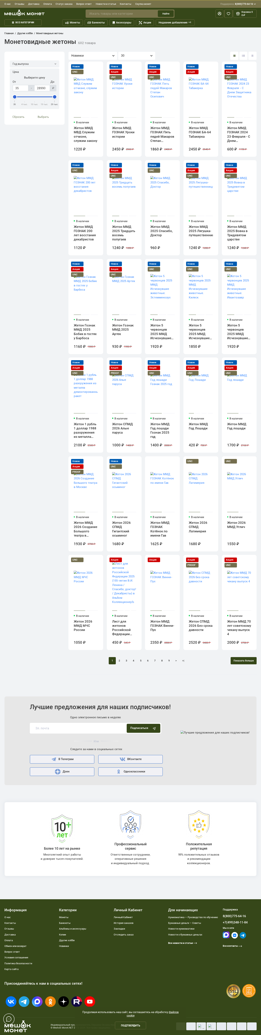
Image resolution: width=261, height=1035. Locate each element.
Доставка (33, 3)
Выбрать (43, 116)
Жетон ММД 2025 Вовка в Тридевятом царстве (237, 233)
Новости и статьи (106, 3)
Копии (62, 934)
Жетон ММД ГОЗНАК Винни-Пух (162, 626)
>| (183, 660)
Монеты (75, 22)
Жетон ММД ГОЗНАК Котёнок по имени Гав (159, 529)
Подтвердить (130, 1025)
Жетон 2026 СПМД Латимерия (198, 527)
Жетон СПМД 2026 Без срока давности (200, 626)
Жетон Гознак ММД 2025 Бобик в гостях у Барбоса (85, 331)
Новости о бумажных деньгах (185, 934)
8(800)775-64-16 (236, 3)
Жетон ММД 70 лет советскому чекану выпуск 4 (239, 628)
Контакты (125, 3)
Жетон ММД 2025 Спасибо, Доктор (161, 231)
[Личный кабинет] (219, 14)
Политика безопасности (18, 963)
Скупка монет (143, 3)
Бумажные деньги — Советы (184, 923)
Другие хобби (67, 940)
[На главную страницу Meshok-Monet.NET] (24, 13)
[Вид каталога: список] (243, 56)
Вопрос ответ (84, 3)
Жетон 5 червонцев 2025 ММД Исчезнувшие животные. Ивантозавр (237, 332)
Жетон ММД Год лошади (236, 426)
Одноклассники (134, 771)
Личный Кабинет (123, 917)
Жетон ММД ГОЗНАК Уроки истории (123, 132)
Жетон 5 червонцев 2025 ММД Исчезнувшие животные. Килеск (199, 332)
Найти (165, 13)
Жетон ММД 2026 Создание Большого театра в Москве (85, 529)
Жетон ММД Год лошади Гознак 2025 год (159, 430)
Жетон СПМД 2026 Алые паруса (122, 428)
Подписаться (139, 728)
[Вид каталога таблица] (252, 56)
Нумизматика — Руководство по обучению (193, 917)
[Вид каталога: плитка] (234, 56)
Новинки (64, 946)
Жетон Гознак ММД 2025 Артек (123, 329)
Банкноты (98, 22)
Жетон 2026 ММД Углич (236, 525)
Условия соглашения (16, 957)
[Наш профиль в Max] (226, 937)
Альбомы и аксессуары (72, 928)
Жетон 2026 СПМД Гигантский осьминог (121, 529)
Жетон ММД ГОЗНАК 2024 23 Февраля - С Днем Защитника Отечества (238, 135)
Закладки (119, 928)
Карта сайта (11, 969)
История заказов (123, 923)
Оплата (47, 3)
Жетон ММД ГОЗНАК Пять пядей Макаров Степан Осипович (162, 135)
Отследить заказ (124, 934)
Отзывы (19, 3)
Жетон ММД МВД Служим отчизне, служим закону (85, 134)
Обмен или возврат (15, 946)
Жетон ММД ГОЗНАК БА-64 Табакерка (200, 132)
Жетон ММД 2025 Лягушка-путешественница (201, 231)
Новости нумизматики (181, 928)
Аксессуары (123, 22)
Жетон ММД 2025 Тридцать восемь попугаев (123, 233)
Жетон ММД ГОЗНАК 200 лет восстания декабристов (85, 233)
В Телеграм (66, 759)
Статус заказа (64, 3)
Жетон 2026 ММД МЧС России (83, 626)
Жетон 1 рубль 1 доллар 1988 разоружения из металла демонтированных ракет (86, 431)
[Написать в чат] (9, 1019)
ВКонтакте (134, 759)
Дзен (66, 771)
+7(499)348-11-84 (235, 922)
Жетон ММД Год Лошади (198, 426)
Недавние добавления (175, 22)
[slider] (14, 97)
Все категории (24, 22)
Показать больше (243, 660)
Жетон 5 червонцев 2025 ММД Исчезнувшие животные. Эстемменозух (161, 332)
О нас (7, 3)
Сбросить (18, 116)
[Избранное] (228, 14)
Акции (147, 22)
